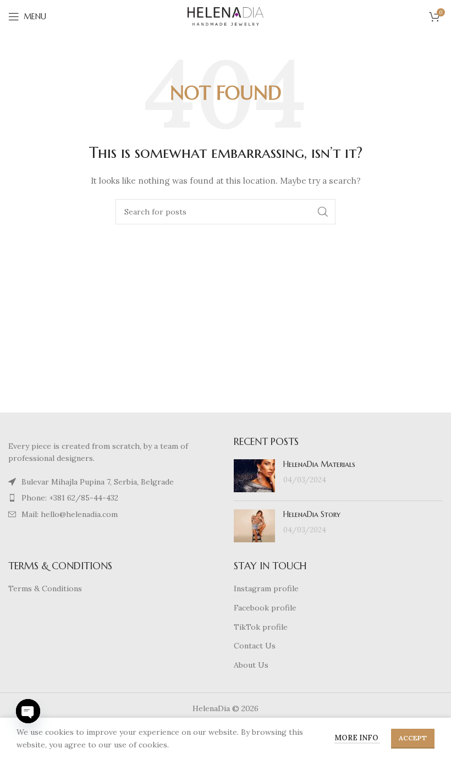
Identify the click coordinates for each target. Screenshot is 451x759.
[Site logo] (225, 16)
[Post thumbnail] (254, 475)
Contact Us (255, 646)
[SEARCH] (323, 211)
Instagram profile (266, 588)
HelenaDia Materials (319, 464)
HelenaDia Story (311, 514)
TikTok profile (261, 627)
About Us (251, 665)
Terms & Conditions (45, 588)
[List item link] (112, 482)
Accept (413, 738)
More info (357, 738)
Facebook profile (265, 608)
